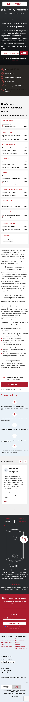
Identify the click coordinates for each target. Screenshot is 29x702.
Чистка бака (5, 175)
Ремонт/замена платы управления (11, 206)
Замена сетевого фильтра (8, 203)
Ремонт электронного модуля (9, 153)
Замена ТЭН (5, 181)
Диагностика (8, 525)
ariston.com (22, 693)
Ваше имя (14, 607)
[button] (20, 461)
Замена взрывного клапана (9, 195)
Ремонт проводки (6, 124)
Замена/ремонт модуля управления (11, 183)
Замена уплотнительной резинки (10, 167)
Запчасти (21, 518)
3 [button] (16, 509)
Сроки (8, 518)
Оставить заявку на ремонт (10, 53)
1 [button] (13, 509)
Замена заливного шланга (8, 164)
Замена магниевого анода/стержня (11, 178)
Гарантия (7, 521)
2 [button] (14, 509)
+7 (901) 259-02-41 (11, 46)
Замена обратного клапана (9, 192)
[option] (14, 484)
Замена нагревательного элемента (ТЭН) (11, 136)
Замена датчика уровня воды (9, 126)
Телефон (14, 614)
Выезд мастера (21, 521)
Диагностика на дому (7, 241)
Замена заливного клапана (9, 150)
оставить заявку (20, 406)
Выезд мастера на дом (7, 239)
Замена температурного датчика (10, 139)
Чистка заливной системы (8, 147)
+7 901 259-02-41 (22, 10)
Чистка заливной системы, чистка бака (12, 217)
